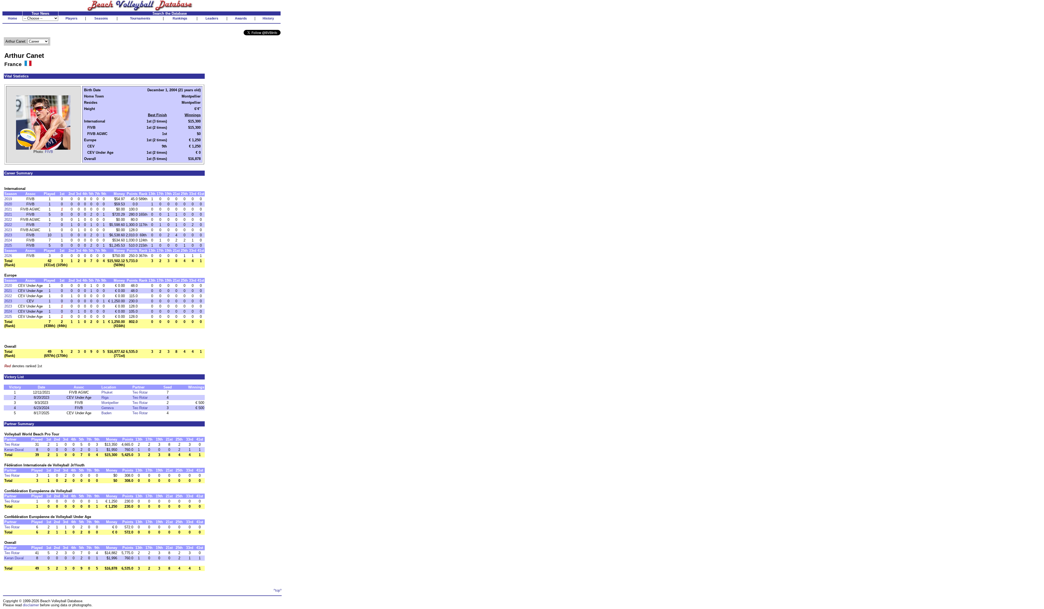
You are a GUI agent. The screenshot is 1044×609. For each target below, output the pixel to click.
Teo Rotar (140, 392)
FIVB (49, 152)
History (268, 18)
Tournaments (140, 18)
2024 (8, 240)
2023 (8, 230)
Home (12, 18)
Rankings (180, 18)
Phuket (107, 392)
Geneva (107, 408)
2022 (8, 220)
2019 (8, 199)
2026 (8, 256)
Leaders (212, 18)
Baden (106, 413)
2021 (8, 209)
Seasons (101, 18)
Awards (241, 18)
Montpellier (110, 403)
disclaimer (31, 605)
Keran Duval (14, 450)
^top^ (278, 590)
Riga (104, 397)
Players (71, 18)
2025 (8, 245)
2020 (8, 204)
